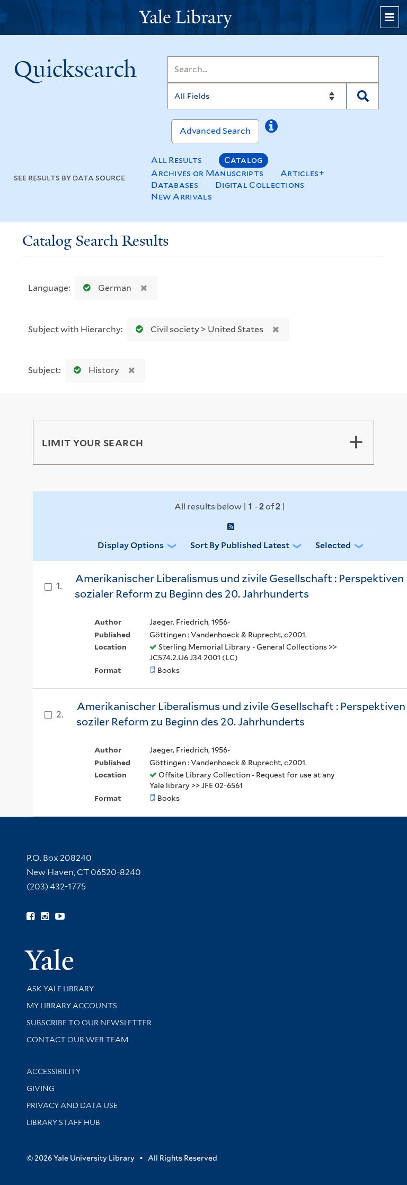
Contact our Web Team (77, 1039)
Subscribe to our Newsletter (89, 1022)
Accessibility (53, 1071)
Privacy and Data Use (72, 1105)
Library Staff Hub (63, 1122)
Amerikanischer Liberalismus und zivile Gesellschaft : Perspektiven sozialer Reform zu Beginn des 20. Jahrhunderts (239, 586)
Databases (174, 185)
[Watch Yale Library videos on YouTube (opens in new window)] (60, 916)
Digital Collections (260, 185)
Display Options (131, 545)
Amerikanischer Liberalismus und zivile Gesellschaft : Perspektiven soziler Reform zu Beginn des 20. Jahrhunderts (240, 714)
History (104, 370)
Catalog (243, 160)
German (114, 288)
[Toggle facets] (356, 442)
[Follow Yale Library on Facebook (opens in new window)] (30, 916)
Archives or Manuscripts (207, 173)
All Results (176, 160)
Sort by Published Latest (239, 545)
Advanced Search (215, 131)
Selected (333, 545)
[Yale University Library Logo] (203, 17)
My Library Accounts (71, 1005)
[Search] (363, 96)
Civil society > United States (207, 329)
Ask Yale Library (60, 988)
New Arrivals (181, 197)
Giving (40, 1088)
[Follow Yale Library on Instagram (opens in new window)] (45, 916)
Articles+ (302, 173)
